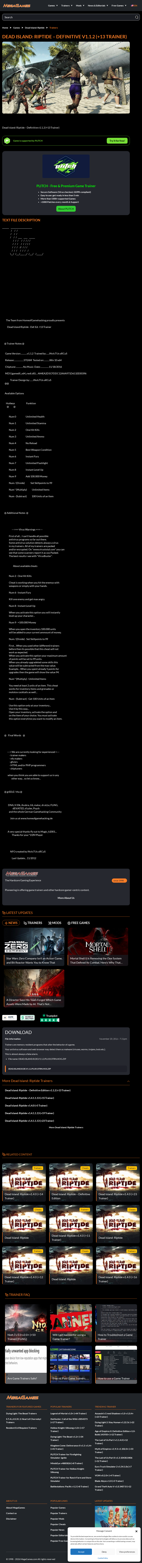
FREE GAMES (80, 923)
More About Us (66, 897)
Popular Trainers (58, 1513)
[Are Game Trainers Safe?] (26, 1364)
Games (16, 27)
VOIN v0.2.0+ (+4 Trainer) (107, 1475)
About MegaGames (15, 1507)
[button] (136, 1531)
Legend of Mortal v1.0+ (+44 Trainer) (68, 1413)
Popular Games (57, 1507)
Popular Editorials (59, 1535)
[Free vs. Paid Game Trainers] (71, 1364)
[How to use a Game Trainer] (116, 1364)
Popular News (57, 1529)
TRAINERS (34, 923)
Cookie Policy (103, 1558)
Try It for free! (117, 140)
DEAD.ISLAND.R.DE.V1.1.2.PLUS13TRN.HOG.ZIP (29, 1069)
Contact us (11, 1513)
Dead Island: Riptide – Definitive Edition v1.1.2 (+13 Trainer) (37, 1090)
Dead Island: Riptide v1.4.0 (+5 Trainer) (26, 1105)
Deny (104, 1552)
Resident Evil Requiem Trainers (21, 1427)
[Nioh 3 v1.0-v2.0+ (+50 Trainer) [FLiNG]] (26, 1323)
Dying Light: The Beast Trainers (21, 1413)
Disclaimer (11, 1518)
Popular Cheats (58, 1524)
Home (5, 27)
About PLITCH (66, 208)
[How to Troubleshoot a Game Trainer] (116, 1323)
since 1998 (118, 880)
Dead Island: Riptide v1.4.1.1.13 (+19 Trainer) (29, 1113)
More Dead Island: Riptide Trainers (66, 1127)
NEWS (12, 923)
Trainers (54, 27)
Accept (81, 1552)
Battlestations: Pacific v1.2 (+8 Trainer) (69, 1486)
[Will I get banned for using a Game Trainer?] (71, 1323)
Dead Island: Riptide (35, 27)
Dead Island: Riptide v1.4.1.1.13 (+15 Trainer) (29, 1097)
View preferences (127, 1552)
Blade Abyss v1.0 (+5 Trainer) (109, 1481)
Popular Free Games (60, 1540)
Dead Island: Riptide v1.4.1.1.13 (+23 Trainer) (29, 1120)
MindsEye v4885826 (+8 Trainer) (66, 1463)
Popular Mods (57, 1518)
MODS (56, 923)
